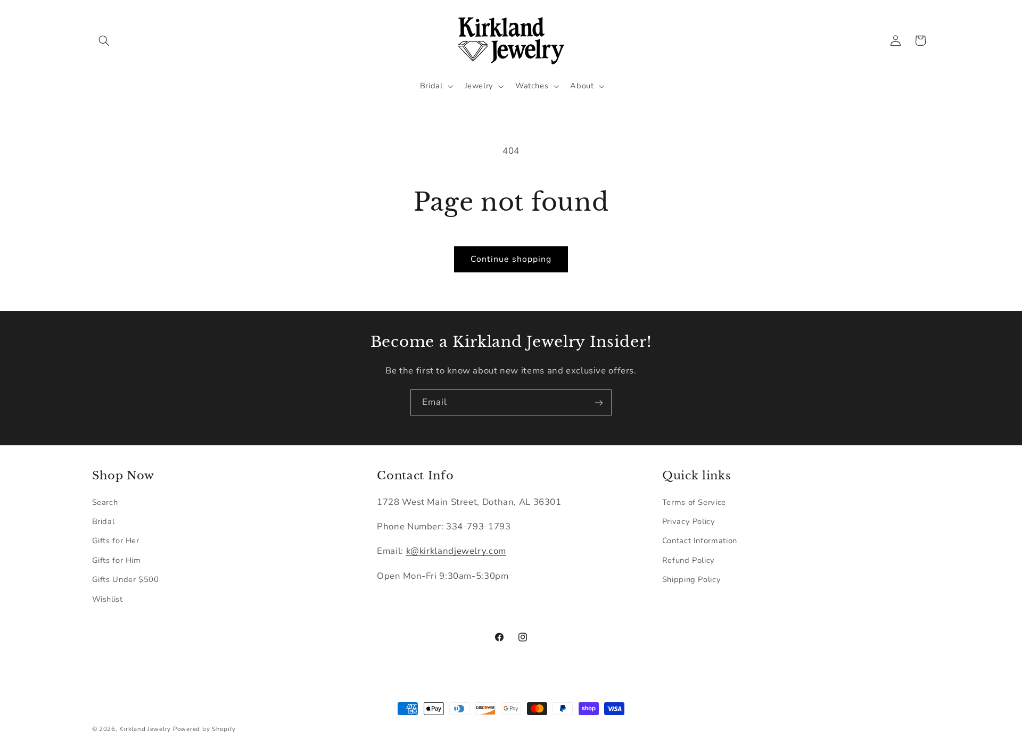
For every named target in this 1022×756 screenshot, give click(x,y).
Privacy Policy (688, 521)
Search (105, 502)
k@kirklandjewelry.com (456, 551)
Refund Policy (688, 560)
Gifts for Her (115, 541)
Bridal (103, 521)
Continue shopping (511, 259)
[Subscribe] (599, 402)
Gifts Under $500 (125, 579)
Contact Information (699, 541)
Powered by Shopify (204, 729)
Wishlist (107, 599)
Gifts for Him (116, 560)
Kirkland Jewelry (145, 729)
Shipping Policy (691, 579)
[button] (104, 40)
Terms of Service (694, 502)
